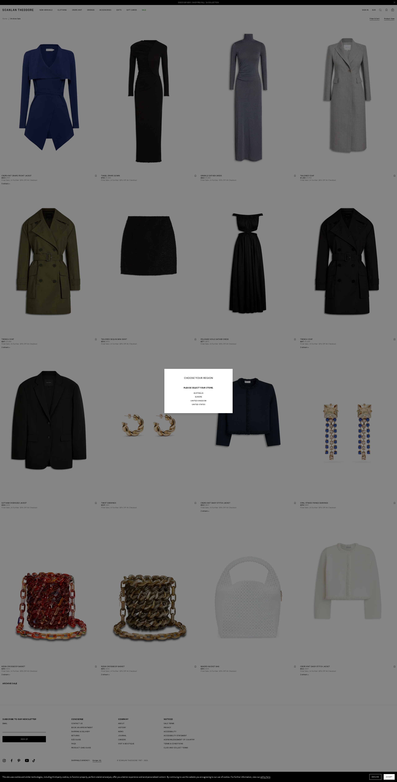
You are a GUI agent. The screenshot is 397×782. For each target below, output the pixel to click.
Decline (375, 776)
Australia (198, 393)
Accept (389, 776)
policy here (265, 776)
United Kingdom (198, 400)
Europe (198, 397)
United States (198, 404)
